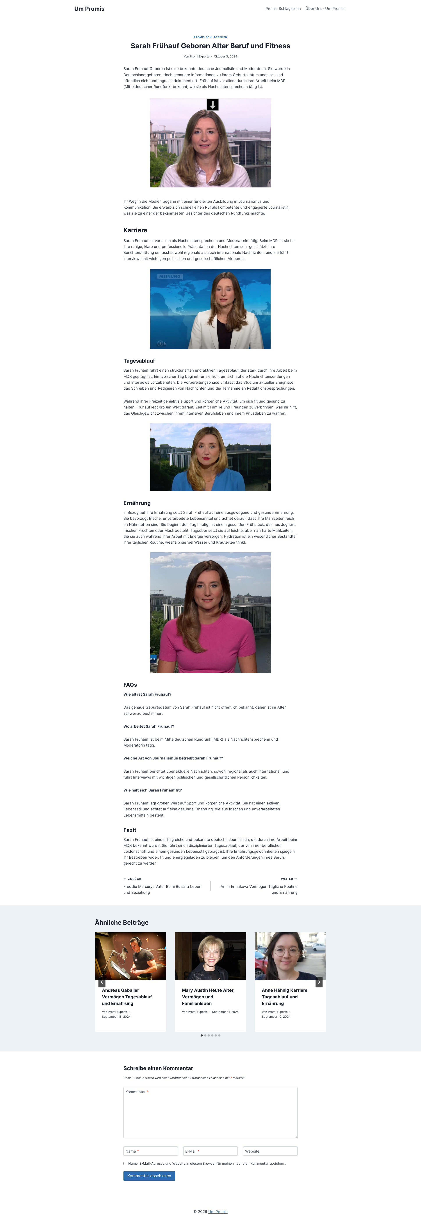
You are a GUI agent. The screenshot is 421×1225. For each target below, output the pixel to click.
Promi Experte (200, 56)
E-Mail (192, 1151)
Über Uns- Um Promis (324, 8)
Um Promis (218, 1211)
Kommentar (137, 1092)
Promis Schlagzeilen (283, 8)
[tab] (202, 1035)
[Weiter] (319, 982)
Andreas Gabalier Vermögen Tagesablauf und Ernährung (127, 997)
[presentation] (130, 956)
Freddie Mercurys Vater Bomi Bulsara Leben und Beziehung (162, 886)
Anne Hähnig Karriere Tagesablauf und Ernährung (284, 997)
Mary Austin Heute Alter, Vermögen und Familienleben (208, 997)
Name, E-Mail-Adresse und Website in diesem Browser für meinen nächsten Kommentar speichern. (207, 1163)
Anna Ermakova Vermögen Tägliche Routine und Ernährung (259, 886)
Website (252, 1151)
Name (132, 1151)
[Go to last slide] (101, 982)
